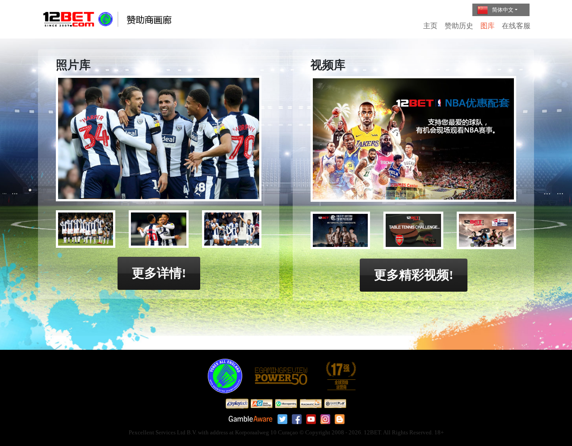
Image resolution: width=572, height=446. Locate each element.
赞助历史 (459, 26)
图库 (487, 26)
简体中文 (502, 10)
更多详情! (159, 273)
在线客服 (516, 26)
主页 (430, 26)
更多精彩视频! (413, 275)
